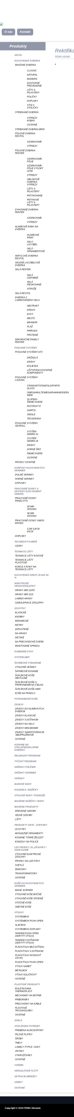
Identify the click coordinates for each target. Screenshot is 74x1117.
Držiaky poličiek (25, 767)
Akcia (18, 55)
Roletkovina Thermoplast (23, 990)
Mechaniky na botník (28, 995)
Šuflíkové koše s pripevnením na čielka (29, 683)
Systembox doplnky (28, 929)
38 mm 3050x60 (31, 514)
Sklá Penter (23, 269)
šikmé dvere (35, 453)
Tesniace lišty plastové (24, 561)
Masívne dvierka (25, 65)
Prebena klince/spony (29, 1030)
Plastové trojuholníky (24, 1009)
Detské (19, 637)
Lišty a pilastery (33, 91)
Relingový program (27, 755)
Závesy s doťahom (26, 719)
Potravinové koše (26, 699)
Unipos (31, 410)
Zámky (18, 1082)
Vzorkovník (34, 142)
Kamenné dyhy (23, 651)
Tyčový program (25, 761)
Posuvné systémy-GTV (29, 352)
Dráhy (31, 362)
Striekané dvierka (27, 112)
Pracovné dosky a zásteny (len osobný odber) (27, 491)
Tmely (18, 1042)
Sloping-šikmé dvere (35, 400)
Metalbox (21, 970)
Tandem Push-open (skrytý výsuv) (27, 934)
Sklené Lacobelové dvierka (27, 264)
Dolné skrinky (24, 474)
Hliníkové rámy (33, 236)
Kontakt (25, 31)
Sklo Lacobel (32, 243)
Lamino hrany (23, 598)
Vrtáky (19, 1051)
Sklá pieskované (34, 283)
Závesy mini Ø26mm (26, 728)
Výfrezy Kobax (32, 119)
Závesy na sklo (24, 724)
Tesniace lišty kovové (29, 555)
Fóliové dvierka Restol (25, 134)
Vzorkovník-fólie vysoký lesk (35, 168)
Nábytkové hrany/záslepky (24, 584)
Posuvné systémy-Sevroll (26, 424)
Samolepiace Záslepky (29, 602)
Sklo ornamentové (35, 250)
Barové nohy (22, 784)
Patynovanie (35, 195)
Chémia (19, 1065)
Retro (19, 625)
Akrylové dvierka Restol (26, 257)
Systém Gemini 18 (32, 439)
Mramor (32, 322)
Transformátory (26, 873)
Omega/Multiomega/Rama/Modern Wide (35, 394)
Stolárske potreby (27, 1026)
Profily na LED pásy (27, 861)
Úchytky (20, 608)
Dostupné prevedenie (34, 84)
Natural (32, 74)
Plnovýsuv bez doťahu (29, 947)
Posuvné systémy (25, 348)
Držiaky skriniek (25, 772)
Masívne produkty (26, 807)
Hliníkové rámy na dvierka (26, 228)
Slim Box (20, 925)
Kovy (30, 314)
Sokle (18, 1020)
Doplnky (32, 101)
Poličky (32, 96)
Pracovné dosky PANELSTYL (25, 499)
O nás (8, 31)
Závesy (19, 704)
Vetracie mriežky (25, 1076)
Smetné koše (23, 906)
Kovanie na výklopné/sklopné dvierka (26, 747)
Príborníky (22, 999)
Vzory (19, 546)
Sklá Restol (23, 293)
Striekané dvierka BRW (29, 129)
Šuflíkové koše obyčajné (25, 676)
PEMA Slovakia (32, 1108)
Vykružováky (23, 1055)
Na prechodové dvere (29, 641)
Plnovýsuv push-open (29, 962)
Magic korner (24, 890)
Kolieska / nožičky (26, 789)
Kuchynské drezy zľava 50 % (31, 576)
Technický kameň (25, 541)
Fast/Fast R (34, 406)
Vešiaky (19, 778)
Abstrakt (33, 305)
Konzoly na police (26, 841)
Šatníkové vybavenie (27, 663)
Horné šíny (34, 449)
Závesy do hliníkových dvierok (29, 710)
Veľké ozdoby (23, 815)
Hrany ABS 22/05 (25, 590)
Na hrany (21, 633)
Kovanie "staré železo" (29, 837)
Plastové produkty (27, 984)
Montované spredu (27, 646)
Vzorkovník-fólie (35, 160)
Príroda (32, 330)
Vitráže (31, 288)
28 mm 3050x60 (31, 507)
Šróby (19, 1038)
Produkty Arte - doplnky (30, 825)
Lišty (18, 819)
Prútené (32, 335)
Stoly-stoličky (32, 106)
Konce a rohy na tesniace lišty (25, 568)
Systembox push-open (29, 921)
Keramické (21, 621)
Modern (32, 79)
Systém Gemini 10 (32, 433)
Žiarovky (20, 869)
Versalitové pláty (26, 1070)
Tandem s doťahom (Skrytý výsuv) (27, 941)
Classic (32, 70)
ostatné (32, 457)
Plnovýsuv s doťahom (29, 951)
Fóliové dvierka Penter (25, 152)
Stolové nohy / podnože (29, 795)
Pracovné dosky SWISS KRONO (29, 522)
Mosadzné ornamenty (29, 833)
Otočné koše (23, 902)
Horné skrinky (24, 479)
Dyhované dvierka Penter (26, 211)
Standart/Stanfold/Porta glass (35, 387)
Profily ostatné (25, 462)
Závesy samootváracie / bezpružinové (29, 733)
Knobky (19, 616)
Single (31, 414)
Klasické (20, 612)
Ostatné (32, 124)
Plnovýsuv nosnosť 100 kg (28, 956)
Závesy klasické (25, 715)
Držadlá (32, 357)
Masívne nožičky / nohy (29, 801)
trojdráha (34, 418)
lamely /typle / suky (27, 1047)
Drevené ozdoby (25, 811)
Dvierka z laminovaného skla (27, 298)
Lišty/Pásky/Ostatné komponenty (35, 371)
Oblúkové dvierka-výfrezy (33, 182)
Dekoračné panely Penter (27, 340)
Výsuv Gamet (23, 966)
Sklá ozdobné (32, 276)
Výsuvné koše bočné (28, 894)
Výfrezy (32, 146)
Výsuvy (19, 912)
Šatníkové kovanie (26, 671)
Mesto (31, 318)
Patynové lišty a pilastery (33, 202)
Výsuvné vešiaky (25, 667)
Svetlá (19, 865)
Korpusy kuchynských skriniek (29, 469)
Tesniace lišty (23, 551)
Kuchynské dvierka (27, 60)
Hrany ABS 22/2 (24, 594)
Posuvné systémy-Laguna (26, 378)
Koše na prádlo (25, 693)
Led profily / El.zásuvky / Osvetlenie (30, 848)
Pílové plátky (23, 1034)
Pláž (30, 326)
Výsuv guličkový (26, 974)
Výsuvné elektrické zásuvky (28, 855)
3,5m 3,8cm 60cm (33, 530)
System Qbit (22, 657)
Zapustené (22, 629)
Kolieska (32, 366)
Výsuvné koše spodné (29, 898)
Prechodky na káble (28, 1003)
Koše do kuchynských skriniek (29, 884)
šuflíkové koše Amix (28, 689)
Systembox (22, 916)
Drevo (31, 310)
